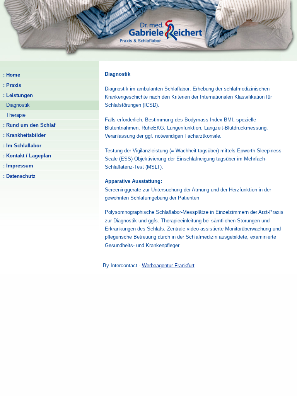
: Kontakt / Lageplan (25, 156)
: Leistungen (16, 95)
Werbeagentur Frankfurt (168, 265)
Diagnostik (15, 105)
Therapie (13, 115)
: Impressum (16, 166)
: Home (10, 75)
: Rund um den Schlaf (27, 125)
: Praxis (10, 85)
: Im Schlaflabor (20, 145)
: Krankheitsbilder (23, 135)
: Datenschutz (18, 176)
